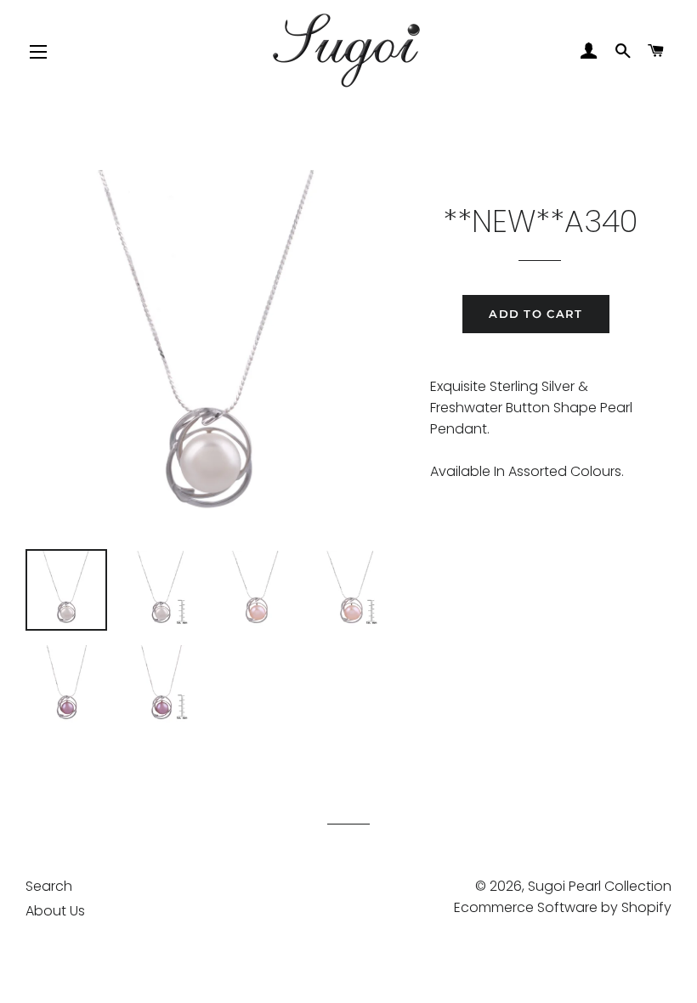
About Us (55, 911)
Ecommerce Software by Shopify (563, 907)
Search (49, 886)
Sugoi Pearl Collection (600, 886)
